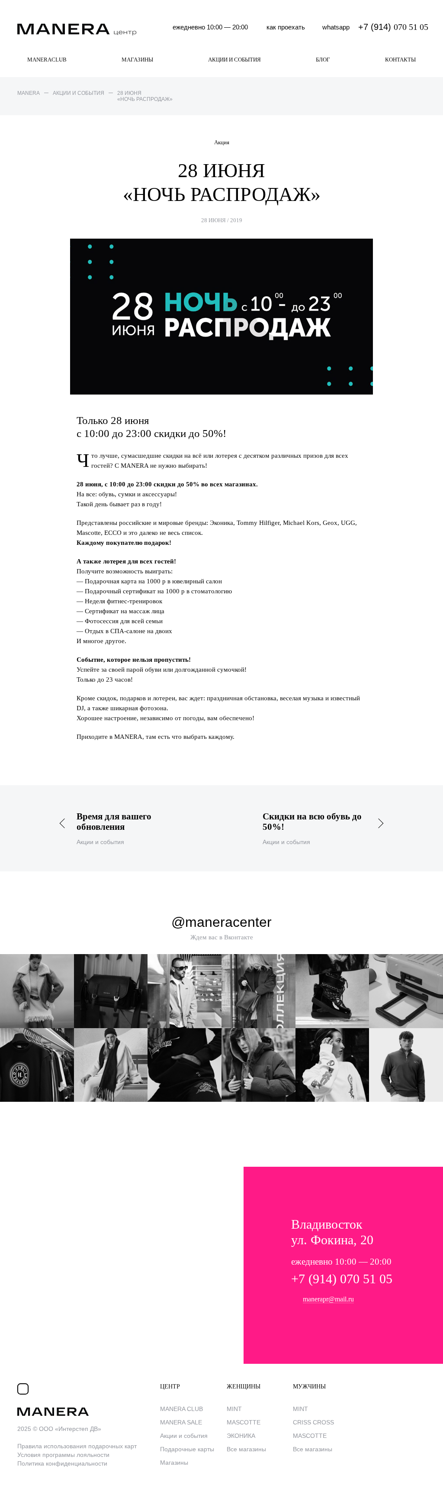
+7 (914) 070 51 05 (341, 1279)
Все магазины (246, 1449)
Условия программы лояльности (63, 1454)
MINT (234, 1408)
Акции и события (234, 59)
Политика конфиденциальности (62, 1463)
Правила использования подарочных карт (77, 1446)
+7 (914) (393, 27)
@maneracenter (221, 922)
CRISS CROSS (313, 1422)
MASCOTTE (243, 1422)
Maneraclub (47, 59)
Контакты (400, 59)
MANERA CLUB (181, 1408)
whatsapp (336, 27)
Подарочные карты (187, 1449)
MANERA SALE (181, 1422)
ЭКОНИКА (241, 1435)
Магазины (137, 59)
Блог (323, 59)
